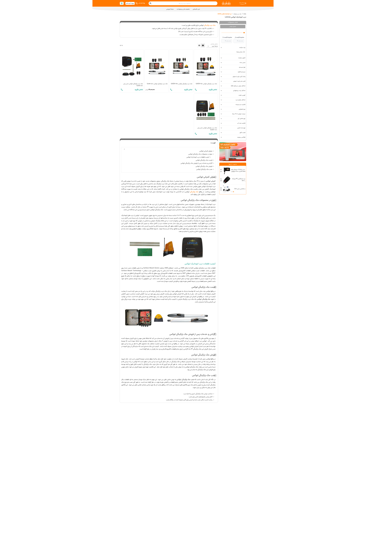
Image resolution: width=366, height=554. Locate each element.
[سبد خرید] (122, 3)
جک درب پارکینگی (210, 25)
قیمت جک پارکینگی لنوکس (204, 160)
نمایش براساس (214, 44)
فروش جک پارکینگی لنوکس (204, 166)
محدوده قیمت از (239, 37)
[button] (232, 47)
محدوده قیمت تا (227, 37)
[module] (203, 45)
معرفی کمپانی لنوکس (205, 151)
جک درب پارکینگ (237, 14)
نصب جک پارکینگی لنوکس (204, 169)
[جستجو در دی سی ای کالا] (150, 3)
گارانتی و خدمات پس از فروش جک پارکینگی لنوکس (196, 163)
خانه (244, 14)
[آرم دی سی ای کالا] (226, 3)
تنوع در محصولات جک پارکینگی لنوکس (200, 154)
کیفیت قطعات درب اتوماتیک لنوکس (197, 157)
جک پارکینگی (194, 192)
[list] (199, 45)
